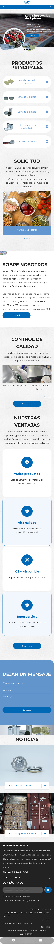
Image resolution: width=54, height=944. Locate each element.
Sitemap (34, 930)
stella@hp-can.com (30, 900)
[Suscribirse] (47, 890)
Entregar (27, 710)
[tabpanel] (27, 213)
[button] (49, 397)
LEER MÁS (16, 315)
